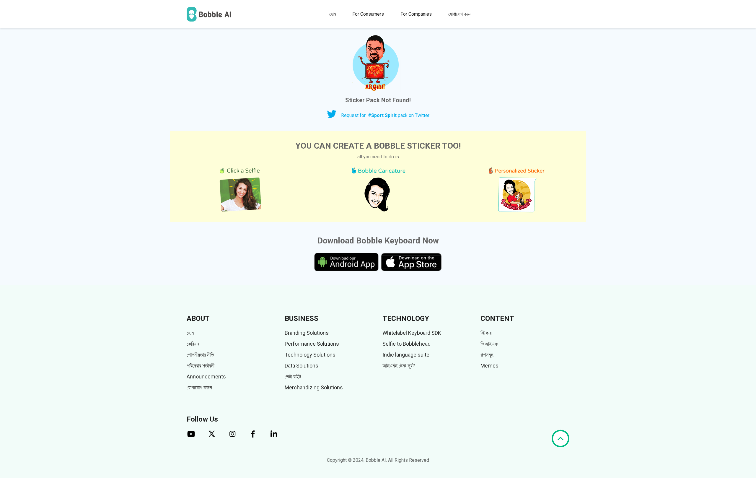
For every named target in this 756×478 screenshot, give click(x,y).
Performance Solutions (312, 344)
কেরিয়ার (193, 344)
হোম (332, 14)
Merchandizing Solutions (314, 387)
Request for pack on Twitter (385, 115)
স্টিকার (485, 333)
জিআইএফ (489, 344)
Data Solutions (301, 365)
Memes (489, 365)
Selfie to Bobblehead (406, 344)
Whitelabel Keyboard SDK (411, 333)
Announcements (206, 376)
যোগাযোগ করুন (459, 14)
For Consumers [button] (368, 14)
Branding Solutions (307, 333)
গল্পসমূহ (486, 355)
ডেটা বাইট (293, 376)
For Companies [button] (416, 14)
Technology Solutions (310, 355)
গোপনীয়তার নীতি (200, 355)
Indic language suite (405, 355)
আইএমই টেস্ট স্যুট (398, 365)
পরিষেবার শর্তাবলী (200, 365)
